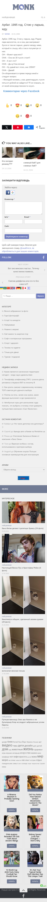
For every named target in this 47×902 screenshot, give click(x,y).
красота (23, 751)
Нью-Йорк (22, 737)
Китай (15, 737)
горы (15, 740)
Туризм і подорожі (12, 352)
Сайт (7, 221)
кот (11, 751)
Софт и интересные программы (18, 333)
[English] (12, 283)
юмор (4, 761)
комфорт (6, 752)
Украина (30, 737)
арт (40, 737)
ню (23, 755)
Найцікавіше (8, 17)
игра (3, 748)
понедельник (7, 758)
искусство (25, 747)
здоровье (38, 744)
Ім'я (7, 212)
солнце (24, 758)
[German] (18, 283)
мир (40, 751)
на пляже (11, 755)
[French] (15, 283)
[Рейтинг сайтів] (23, 474)
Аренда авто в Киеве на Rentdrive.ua (29, 426)
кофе (16, 751)
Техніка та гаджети (12, 342)
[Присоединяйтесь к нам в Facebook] (43, 252)
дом (5, 744)
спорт (29, 758)
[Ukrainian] (1, 283)
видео (7, 740)
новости (18, 755)
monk (7, 34)
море (5, 754)
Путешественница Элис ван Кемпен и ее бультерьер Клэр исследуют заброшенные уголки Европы (23, 717)
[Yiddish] (29, 283)
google (4, 737)
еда (10, 744)
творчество (35, 758)
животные (17, 744)
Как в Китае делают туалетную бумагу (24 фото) (22, 523)
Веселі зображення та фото (16, 306)
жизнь (28, 743)
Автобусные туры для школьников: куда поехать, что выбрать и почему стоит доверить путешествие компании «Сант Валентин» (22, 400)
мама (34, 751)
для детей (37, 741)
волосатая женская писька (13, 666)
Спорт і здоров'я (11, 338)
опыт (27, 755)
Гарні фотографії (11, 310)
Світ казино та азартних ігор (16, 329)
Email (27, 212)
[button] (8, 189)
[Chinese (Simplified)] (8, 283)
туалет (42, 758)
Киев (10, 736)
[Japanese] (25, 283)
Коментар (10, 194)
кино (39, 748)
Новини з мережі (11, 324)
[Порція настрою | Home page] (23, 7)
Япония (35, 737)
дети (21, 740)
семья (15, 758)
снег (19, 758)
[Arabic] (5, 283)
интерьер (16, 748)
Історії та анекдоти (12, 315)
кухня (29, 751)
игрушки (9, 748)
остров (33, 755)
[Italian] (22, 283)
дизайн (28, 740)
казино (34, 748)
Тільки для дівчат (11, 347)
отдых (39, 755)
